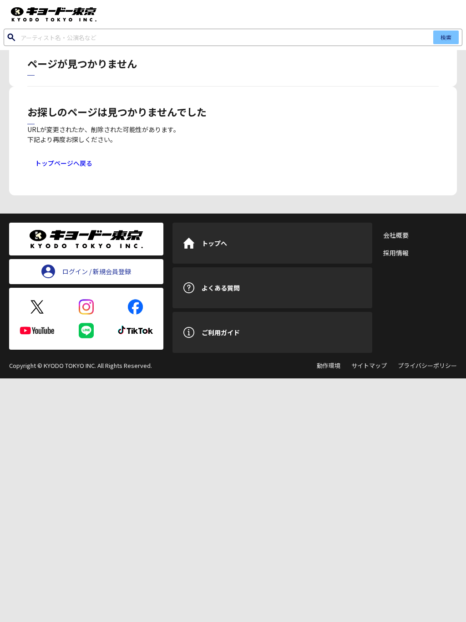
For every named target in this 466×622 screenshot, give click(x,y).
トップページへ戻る (63, 163)
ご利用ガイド (221, 332)
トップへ (214, 243)
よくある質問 (221, 287)
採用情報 (396, 252)
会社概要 (396, 235)
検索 (446, 37)
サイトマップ (369, 365)
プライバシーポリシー (427, 365)
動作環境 (328, 365)
